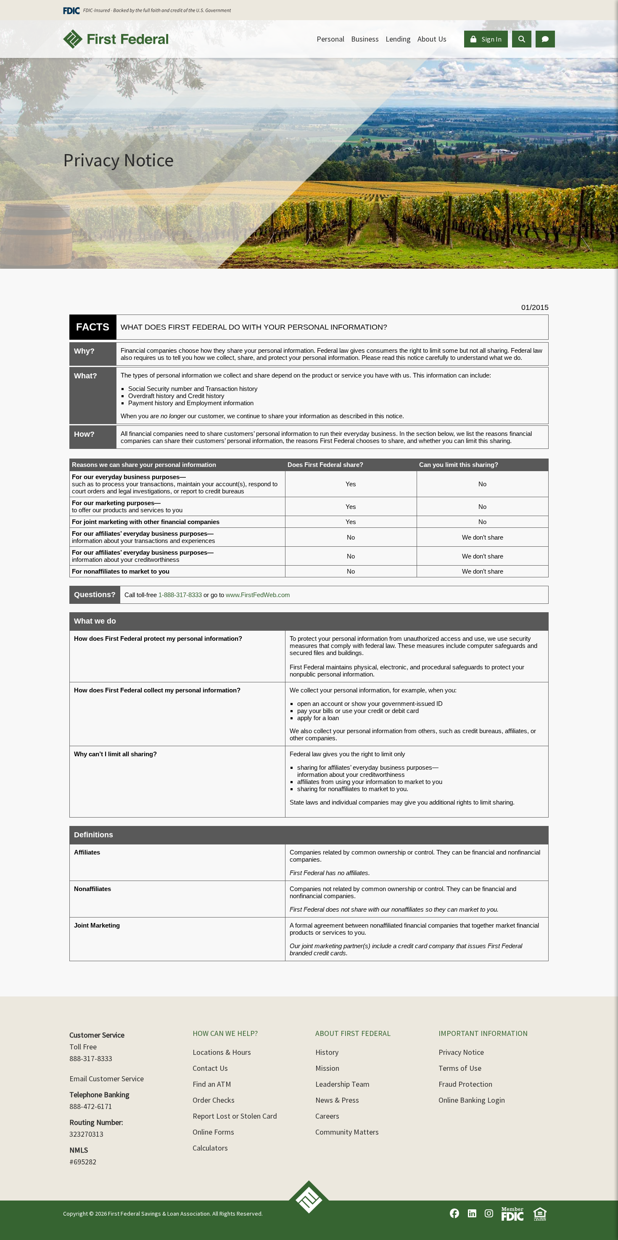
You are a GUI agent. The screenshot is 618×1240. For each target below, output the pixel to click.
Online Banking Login (471, 1100)
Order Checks (214, 1100)
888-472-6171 (90, 1106)
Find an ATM (212, 1084)
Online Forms (213, 1132)
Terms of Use (459, 1068)
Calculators (210, 1148)
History (326, 1052)
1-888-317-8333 (180, 594)
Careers (327, 1116)
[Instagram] (489, 1213)
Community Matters (347, 1132)
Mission (327, 1068)
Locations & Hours (222, 1052)
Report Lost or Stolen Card (235, 1116)
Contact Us (210, 1068)
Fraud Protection (465, 1084)
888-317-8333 (90, 1058)
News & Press (337, 1100)
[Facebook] (455, 1213)
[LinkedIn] (472, 1213)
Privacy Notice (461, 1052)
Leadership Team (342, 1084)
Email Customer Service (106, 1078)
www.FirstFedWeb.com (258, 594)
